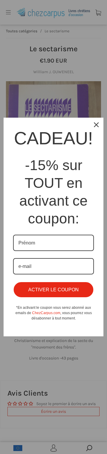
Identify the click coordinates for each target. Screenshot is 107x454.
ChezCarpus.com (46, 313)
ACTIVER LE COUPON (53, 289)
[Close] (96, 125)
